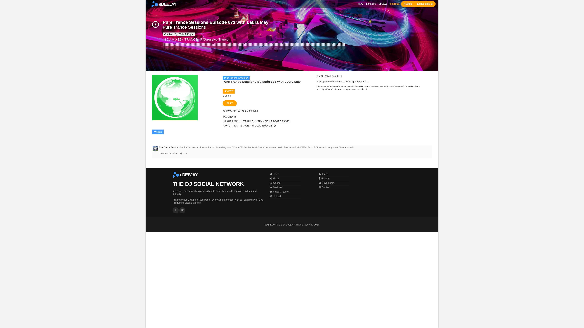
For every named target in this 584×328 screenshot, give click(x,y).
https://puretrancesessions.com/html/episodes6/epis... (342, 81)
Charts (6, 20)
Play (230, 103)
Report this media (422, 166)
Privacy (325, 178)
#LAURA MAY (231, 121)
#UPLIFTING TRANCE (236, 125)
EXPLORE (371, 4)
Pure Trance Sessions (184, 27)
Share (159, 132)
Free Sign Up (10, 5)
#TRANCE (248, 121)
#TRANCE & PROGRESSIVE (272, 121)
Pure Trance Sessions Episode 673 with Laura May (215, 22)
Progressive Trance (214, 39)
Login (5, 1)
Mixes (275, 178)
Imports (6, 42)
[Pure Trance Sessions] (155, 148)
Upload (276, 196)
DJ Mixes (7, 12)
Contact (325, 187)
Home (275, 174)
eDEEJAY (167, 4)
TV (4, 31)
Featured (7, 34)
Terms (324, 174)
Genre (5, 9)
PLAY (360, 4)
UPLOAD (383, 4)
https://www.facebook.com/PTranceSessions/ (348, 86)
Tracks (6, 27)
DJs (5, 23)
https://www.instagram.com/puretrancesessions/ (344, 89)
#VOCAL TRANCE (262, 125)
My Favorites (9, 38)
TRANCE (191, 39)
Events (6, 45)
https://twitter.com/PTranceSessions (402, 86)
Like (184, 153)
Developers (327, 183)
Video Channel (280, 191)
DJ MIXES (174, 39)
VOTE (229, 91)
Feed (5, 16)
